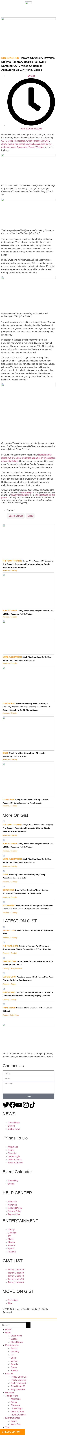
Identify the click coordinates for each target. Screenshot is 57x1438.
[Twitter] (6, 1105)
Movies (14, 1361)
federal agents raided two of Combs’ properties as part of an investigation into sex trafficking (28, 458)
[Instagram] (26, 1105)
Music (13, 1358)
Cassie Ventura (16, 516)
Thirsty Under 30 (18, 1380)
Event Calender (12, 1418)
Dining (14, 1402)
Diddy (30, 516)
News (8, 1332)
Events (14, 1421)
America (6, 570)
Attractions (16, 1399)
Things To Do (11, 1396)
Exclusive (9, 1393)
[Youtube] (19, 1105)
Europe (5, 1015)
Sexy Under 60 (16, 969)
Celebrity (13, 570)
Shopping (15, 1405)
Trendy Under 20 (18, 1377)
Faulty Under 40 (18, 1383)
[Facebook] (12, 1105)
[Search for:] (12, 1325)
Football (14, 953)
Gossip (13, 1000)
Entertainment (11, 1345)
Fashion (14, 1370)
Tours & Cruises (18, 1415)
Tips (7, 1427)
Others (13, 984)
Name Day (16, 1424)
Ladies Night (17, 1408)
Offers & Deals (17, 1411)
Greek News (16, 1336)
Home (8, 1329)
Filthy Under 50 (18, 1386)
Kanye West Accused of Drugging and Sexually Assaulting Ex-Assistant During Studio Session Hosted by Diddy (28, 564)
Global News (14, 1015)
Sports (14, 1367)
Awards (14, 1364)
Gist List (9, 1374)
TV (12, 1355)
